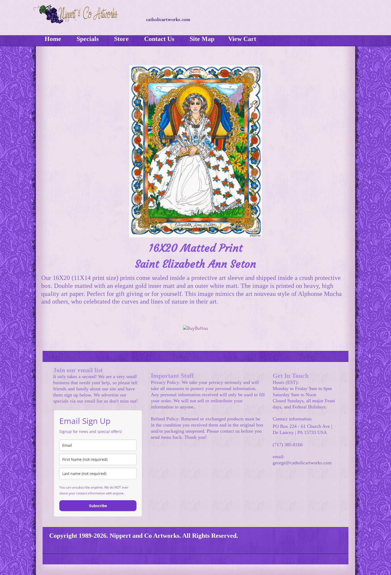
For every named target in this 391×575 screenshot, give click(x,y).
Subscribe (98, 505)
